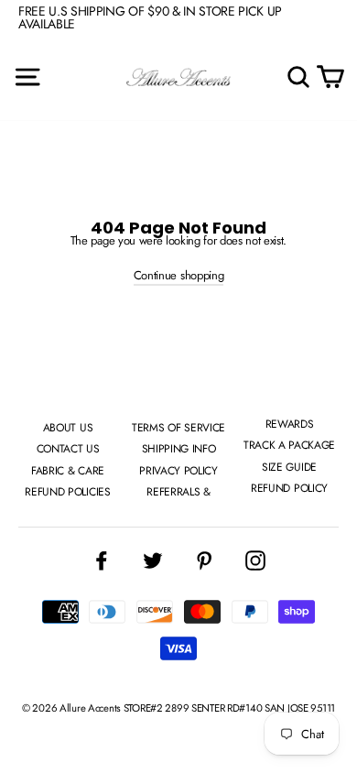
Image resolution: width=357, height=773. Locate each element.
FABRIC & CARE (67, 471)
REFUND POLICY (289, 488)
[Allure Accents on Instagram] (255, 560)
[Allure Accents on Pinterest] (204, 560)
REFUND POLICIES (67, 492)
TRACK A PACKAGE (289, 445)
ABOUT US (67, 427)
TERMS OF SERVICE (178, 427)
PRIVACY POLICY (178, 471)
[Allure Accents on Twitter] (153, 560)
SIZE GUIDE (289, 467)
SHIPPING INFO (179, 449)
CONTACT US (68, 449)
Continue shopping (178, 275)
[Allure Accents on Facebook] (102, 560)
